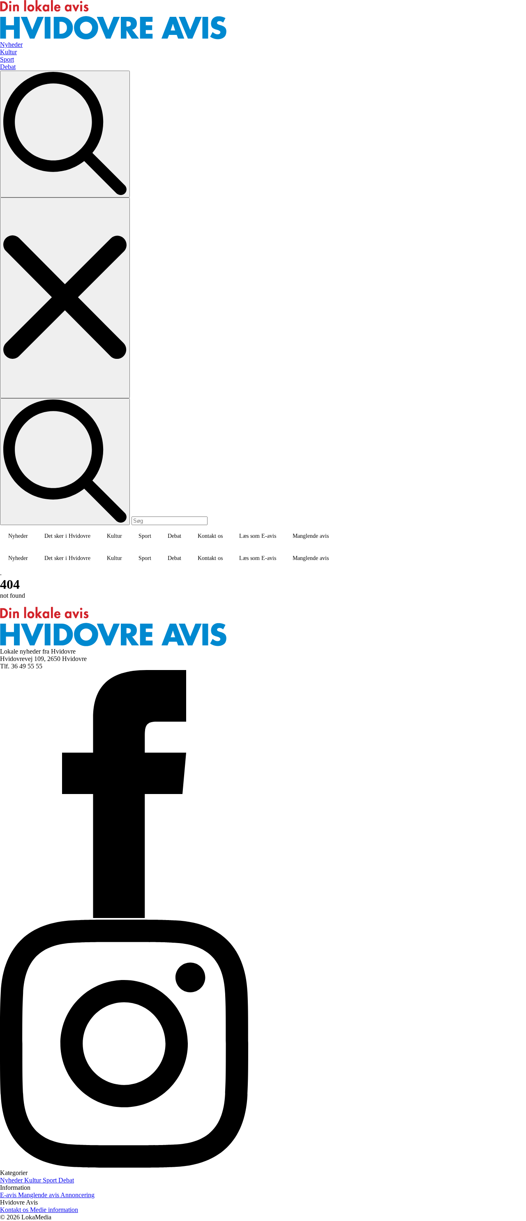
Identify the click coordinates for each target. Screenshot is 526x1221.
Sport (144, 536)
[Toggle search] (65, 134)
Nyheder (18, 536)
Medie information (54, 1209)
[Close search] (65, 297)
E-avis (9, 1194)
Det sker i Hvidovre (67, 536)
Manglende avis (311, 536)
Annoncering (77, 1194)
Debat (174, 536)
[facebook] (124, 915)
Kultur (114, 536)
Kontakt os (210, 536)
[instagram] (124, 1165)
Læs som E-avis (257, 536)
